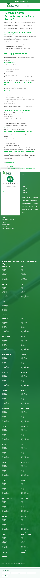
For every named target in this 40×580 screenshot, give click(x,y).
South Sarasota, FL (25, 498)
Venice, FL (23, 198)
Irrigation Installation (23, 168)
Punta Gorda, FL (29, 197)
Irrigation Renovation (24, 270)
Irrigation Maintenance (31, 168)
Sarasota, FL (23, 480)
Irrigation (11, 168)
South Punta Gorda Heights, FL (8, 498)
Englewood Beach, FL (30, 209)
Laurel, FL (4, 426)
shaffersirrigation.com (10, 162)
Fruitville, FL (4, 390)
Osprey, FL (32, 198)
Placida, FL (4, 480)
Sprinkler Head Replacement (6, 279)
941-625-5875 (12, 160)
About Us (24, 179)
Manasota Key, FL (30, 203)
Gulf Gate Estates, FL (6, 408)
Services (24, 181)
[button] (28, 6)
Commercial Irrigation (5, 282)
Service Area (25, 184)
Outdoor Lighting (23, 572)
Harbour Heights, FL (25, 206)
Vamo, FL (33, 207)
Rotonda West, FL (33, 201)
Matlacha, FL (28, 210)
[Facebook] (3, 191)
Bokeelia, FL (32, 210)
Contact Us (25, 192)
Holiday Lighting (4, 274)
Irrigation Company (16, 168)
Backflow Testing (4, 278)
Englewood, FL (35, 197)
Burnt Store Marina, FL (33, 204)
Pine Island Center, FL (25, 462)
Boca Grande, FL (31, 200)
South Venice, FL (32, 206)
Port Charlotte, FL (26, 201)
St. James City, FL (24, 516)
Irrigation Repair (4, 269)
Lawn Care (24, 169)
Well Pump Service (23, 274)
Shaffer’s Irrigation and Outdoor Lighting (20, 29)
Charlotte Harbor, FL (25, 204)
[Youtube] (8, 191)
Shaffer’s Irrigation (7, 78)
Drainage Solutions (4, 275)
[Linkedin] (5, 191)
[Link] (10, 191)
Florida (8, 168)
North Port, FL (24, 197)
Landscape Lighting (4, 273)
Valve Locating (4, 280)
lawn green (11, 166)
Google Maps (15, 163)
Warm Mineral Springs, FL (27, 207)
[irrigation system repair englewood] (13, 5)
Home (24, 177)
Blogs (24, 186)
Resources (25, 188)
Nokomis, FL (28, 198)
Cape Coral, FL (25, 200)
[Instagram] (7, 191)
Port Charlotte (29, 154)
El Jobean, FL (35, 203)
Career (24, 190)
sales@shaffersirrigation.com (7, 224)
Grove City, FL (24, 203)
